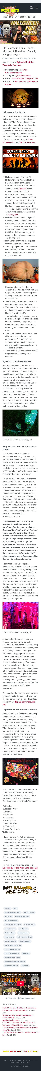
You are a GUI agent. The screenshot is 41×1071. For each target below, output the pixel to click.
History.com (13, 215)
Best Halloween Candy (12, 912)
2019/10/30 (12, 998)
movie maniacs (23, 933)
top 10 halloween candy (13, 945)
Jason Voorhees (10, 929)
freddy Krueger (29, 912)
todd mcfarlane (24, 941)
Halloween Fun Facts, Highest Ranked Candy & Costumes (19, 51)
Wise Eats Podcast (11, 966)
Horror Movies (29, 925)
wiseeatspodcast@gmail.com (25, 78)
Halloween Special (11, 920)
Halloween (8, 916)
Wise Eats (25, 953)
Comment (25, 966)
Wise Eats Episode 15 (12, 957)
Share (21, 998)
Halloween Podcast (22, 916)
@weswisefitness (23, 76)
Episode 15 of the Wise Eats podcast (20, 868)
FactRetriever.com (27, 142)
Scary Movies (9, 937)
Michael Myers (10, 933)
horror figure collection (13, 925)
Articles (7, 908)
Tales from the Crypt (24, 937)
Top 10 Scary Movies (12, 953)
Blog (15, 908)
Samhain (22, 189)
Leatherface (23, 929)
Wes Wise (32, 58)
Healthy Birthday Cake (11, 1020)
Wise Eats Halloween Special (15, 961)
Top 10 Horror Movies (12, 949)
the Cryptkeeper (10, 941)
